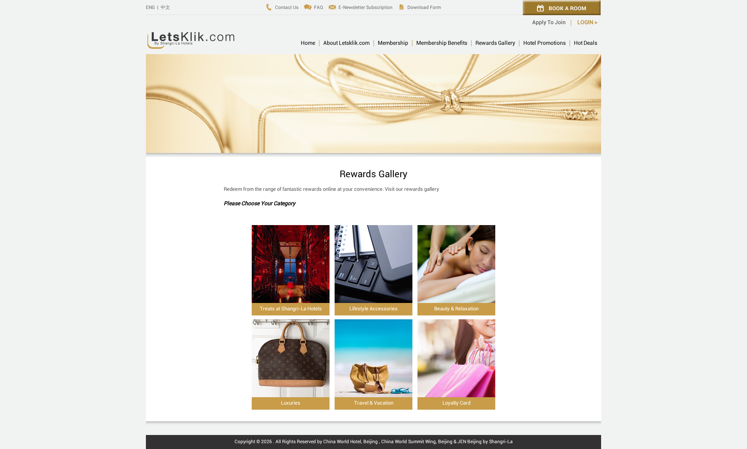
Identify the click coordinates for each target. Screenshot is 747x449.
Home (308, 43)
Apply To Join (549, 22)
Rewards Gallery (495, 43)
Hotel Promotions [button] (544, 43)
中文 (165, 7)
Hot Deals (585, 43)
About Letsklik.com (346, 43)
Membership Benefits (441, 43)
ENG (150, 7)
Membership (393, 43)
